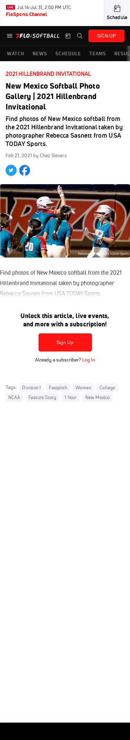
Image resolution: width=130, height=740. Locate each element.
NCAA (14, 397)
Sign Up (65, 342)
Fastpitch (58, 387)
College (107, 387)
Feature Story (42, 397)
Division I (31, 387)
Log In (88, 360)
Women (83, 387)
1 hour (70, 397)
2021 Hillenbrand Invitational (48, 73)
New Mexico (97, 397)
